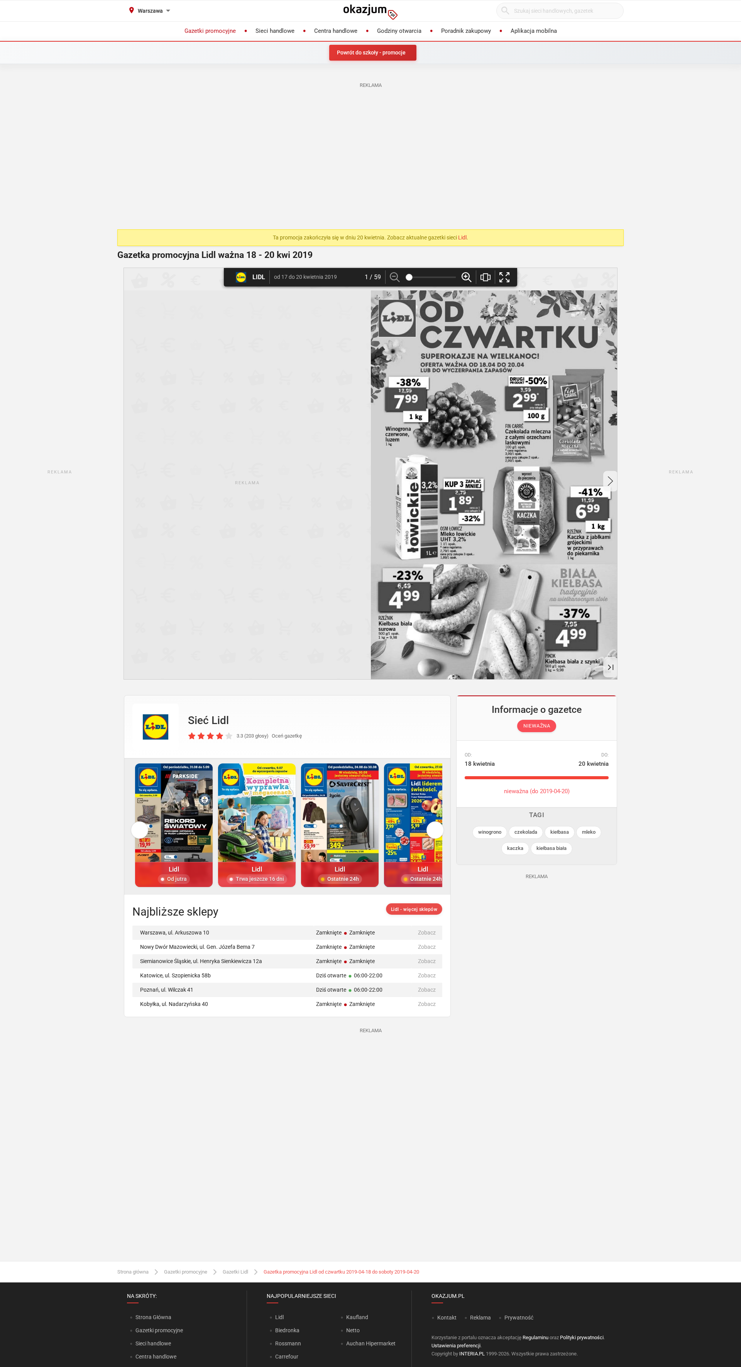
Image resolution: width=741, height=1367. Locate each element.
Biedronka (287, 1330)
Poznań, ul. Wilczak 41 (166, 990)
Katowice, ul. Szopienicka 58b (175, 975)
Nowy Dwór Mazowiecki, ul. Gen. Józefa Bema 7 (197, 947)
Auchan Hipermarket (371, 1343)
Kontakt (447, 1317)
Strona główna (133, 1272)
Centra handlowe (155, 1356)
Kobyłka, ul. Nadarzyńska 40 (174, 1004)
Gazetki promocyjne (185, 1272)
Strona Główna (153, 1317)
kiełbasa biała (551, 848)
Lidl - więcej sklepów (414, 909)
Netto (353, 1330)
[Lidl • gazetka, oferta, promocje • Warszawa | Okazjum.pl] (155, 727)
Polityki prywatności (582, 1337)
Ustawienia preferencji (455, 1345)
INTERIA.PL (472, 1354)
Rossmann (288, 1343)
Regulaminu (535, 1337)
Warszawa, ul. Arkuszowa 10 (174, 932)
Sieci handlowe (153, 1343)
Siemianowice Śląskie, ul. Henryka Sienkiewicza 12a (201, 961)
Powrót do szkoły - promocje (371, 52)
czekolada (525, 832)
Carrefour (286, 1356)
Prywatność (518, 1317)
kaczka (515, 848)
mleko (589, 832)
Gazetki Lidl (235, 1272)
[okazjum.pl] (370, 12)
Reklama (480, 1317)
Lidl (462, 237)
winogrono (489, 832)
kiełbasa (559, 832)
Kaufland (357, 1317)
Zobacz (427, 932)
